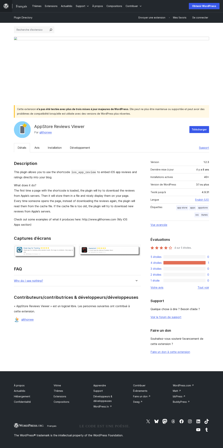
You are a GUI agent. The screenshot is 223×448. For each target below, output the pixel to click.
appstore (203, 207)
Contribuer (139, 385)
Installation (55, 147)
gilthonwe (45, 132)
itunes (204, 214)
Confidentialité (22, 401)
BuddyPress (181, 401)
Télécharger (199, 129)
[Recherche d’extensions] (50, 29)
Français (51, 425)
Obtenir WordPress (204, 6)
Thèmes (58, 390)
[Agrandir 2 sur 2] (136, 249)
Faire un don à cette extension (170, 352)
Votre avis (157, 287)
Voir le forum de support (166, 317)
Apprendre (99, 385)
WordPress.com (183, 385)
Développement (80, 147)
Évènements (140, 390)
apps (192, 207)
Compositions (61, 401)
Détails (22, 147)
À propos (19, 385)
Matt (177, 390)
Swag (138, 401)
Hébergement (22, 396)
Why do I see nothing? (28, 280)
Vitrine (57, 385)
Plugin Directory (23, 17)
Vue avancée (159, 225)
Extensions (60, 396)
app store (182, 207)
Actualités (19, 390)
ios (197, 214)
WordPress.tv (102, 406)
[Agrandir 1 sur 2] (71, 249)
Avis (37, 147)
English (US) (202, 199)
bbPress (179, 396)
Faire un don (142, 396)
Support (204, 147)
